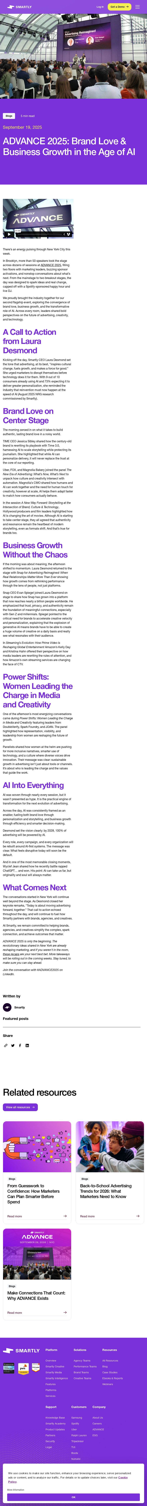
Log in (100, 6)
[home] (19, 7)
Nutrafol (75, 1459)
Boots (74, 1453)
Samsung (76, 1417)
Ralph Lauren (79, 1435)
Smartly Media (54, 1372)
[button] (137, 7)
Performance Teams (85, 1366)
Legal (49, 1447)
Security (50, 1441)
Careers (97, 1423)
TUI (73, 1447)
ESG (95, 1435)
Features (51, 1384)
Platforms (51, 1390)
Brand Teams (81, 1372)
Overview (51, 1360)
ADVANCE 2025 (51, 265)
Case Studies (109, 1372)
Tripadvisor (77, 1441)
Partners (50, 1435)
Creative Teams (82, 1378)
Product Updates (55, 1429)
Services (50, 1396)
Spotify (75, 1423)
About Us (98, 1417)
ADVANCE (98, 1429)
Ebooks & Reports (112, 1378)
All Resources (110, 1360)
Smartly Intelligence (57, 1378)
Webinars (107, 1384)
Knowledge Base (55, 1417)
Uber (74, 1429)
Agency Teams (82, 1360)
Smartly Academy (56, 1423)
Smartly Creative (55, 1366)
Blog (105, 1366)
